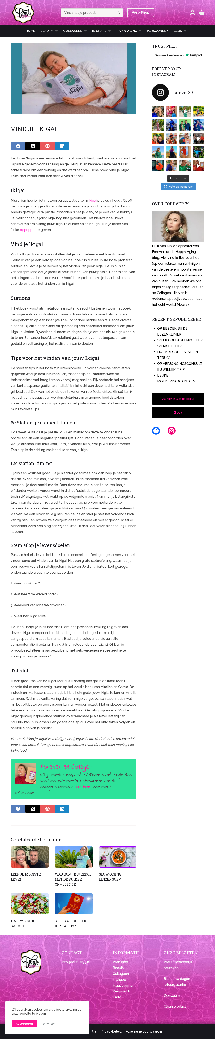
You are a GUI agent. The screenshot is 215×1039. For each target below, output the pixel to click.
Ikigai (93, 200)
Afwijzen (49, 1023)
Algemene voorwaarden (144, 1031)
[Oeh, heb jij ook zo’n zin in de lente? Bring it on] (171, 125)
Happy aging (123, 985)
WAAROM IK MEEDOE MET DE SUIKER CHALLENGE (73, 879)
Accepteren (24, 1023)
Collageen (72, 31)
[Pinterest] (47, 146)
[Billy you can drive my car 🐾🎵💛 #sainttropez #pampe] (198, 111)
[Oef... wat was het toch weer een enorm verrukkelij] (171, 152)
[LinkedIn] (62, 146)
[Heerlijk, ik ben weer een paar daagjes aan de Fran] (198, 125)
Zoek (178, 412)
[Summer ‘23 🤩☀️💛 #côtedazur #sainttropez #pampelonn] (185, 111)
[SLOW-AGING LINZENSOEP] (118, 857)
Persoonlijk (158, 31)
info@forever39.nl (76, 962)
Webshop (120, 962)
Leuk (178, 31)
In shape (99, 31)
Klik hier (83, 787)
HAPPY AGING (126, 31)
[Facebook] (18, 146)
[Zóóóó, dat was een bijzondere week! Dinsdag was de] (185, 166)
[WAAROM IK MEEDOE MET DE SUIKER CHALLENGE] (74, 857)
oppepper (28, 230)
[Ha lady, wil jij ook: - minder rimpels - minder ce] (171, 166)
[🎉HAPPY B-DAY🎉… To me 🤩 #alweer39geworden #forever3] (171, 111)
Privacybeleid (111, 1031)
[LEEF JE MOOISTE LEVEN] (30, 857)
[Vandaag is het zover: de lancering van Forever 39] (198, 166)
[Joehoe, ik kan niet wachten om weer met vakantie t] (185, 152)
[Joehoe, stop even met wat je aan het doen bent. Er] (198, 138)
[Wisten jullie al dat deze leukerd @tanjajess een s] (158, 111)
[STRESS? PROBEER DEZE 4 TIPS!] (74, 903)
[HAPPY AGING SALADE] (30, 903)
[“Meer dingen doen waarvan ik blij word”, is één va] (158, 125)
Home (30, 31)
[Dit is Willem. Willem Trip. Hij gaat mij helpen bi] (185, 125)
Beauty (46, 31)
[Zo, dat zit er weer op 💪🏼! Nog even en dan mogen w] (158, 166)
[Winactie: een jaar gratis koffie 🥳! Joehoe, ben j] (198, 152)
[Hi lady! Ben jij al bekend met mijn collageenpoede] (185, 138)
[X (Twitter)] (32, 146)
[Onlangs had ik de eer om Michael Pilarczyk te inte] (158, 138)
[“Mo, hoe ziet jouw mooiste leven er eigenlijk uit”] (171, 138)
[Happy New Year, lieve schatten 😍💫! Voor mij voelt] (158, 152)
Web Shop (140, 12)
